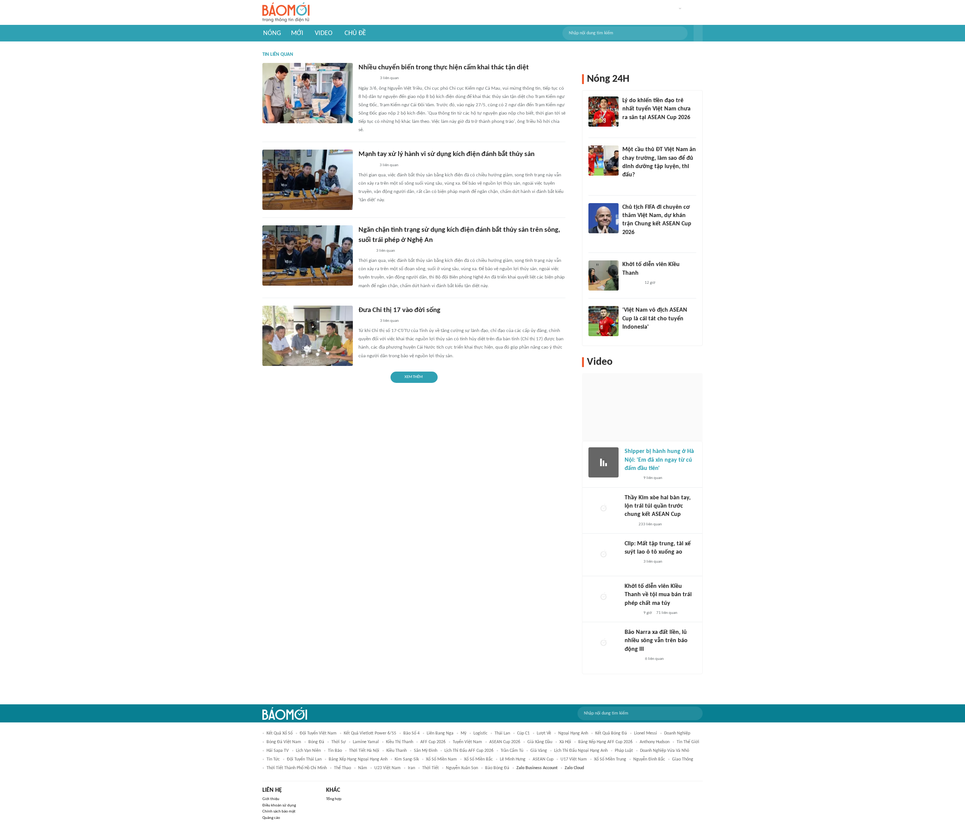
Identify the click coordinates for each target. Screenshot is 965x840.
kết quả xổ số (280, 733)
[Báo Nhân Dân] (365, 251)
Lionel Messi (645, 733)
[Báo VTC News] (631, 127)
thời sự (338, 742)
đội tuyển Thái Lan (304, 759)
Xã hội (565, 742)
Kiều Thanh (396, 750)
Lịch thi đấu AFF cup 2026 (468, 750)
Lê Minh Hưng (512, 759)
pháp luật (624, 750)
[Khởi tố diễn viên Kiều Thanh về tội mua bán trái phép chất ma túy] (603, 597)
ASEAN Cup (543, 759)
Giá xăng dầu (539, 742)
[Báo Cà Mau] (366, 79)
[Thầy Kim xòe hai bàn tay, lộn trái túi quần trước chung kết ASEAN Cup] (603, 509)
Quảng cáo (271, 818)
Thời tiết (430, 768)
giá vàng (538, 750)
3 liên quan (389, 78)
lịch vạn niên (308, 750)
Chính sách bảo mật (279, 811)
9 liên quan (652, 478)
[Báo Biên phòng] (366, 165)
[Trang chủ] (285, 12)
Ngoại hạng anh (573, 733)
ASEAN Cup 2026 (504, 742)
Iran (411, 768)
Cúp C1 (523, 733)
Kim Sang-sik (407, 759)
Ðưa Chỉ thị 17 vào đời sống (399, 310)
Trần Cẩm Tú (512, 750)
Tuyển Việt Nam (467, 742)
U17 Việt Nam (574, 759)
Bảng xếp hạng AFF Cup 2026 (605, 742)
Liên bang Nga (440, 733)
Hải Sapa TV (278, 750)
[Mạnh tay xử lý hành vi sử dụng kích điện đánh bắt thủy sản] (307, 180)
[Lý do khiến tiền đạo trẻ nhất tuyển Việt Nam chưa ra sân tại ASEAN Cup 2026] (603, 111)
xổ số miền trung (610, 759)
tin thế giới (688, 742)
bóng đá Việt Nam (284, 742)
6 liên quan (654, 659)
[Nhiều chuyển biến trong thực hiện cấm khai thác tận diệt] (307, 93)
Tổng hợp (334, 799)
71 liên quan (666, 613)
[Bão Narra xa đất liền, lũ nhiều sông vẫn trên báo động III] (603, 643)
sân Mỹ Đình (425, 750)
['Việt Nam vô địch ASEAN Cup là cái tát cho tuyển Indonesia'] (603, 321)
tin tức (273, 759)
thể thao (342, 768)
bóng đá (316, 742)
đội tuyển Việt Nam (318, 733)
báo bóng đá (497, 768)
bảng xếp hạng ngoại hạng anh (358, 759)
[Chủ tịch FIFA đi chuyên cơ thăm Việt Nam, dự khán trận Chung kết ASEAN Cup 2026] (603, 218)
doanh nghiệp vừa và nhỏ (664, 750)
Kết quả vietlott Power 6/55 (370, 733)
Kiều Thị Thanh (399, 742)
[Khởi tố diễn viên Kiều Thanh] (603, 275)
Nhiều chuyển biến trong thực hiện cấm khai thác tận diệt (443, 67)
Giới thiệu (270, 799)
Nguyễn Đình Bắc (649, 759)
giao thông (682, 759)
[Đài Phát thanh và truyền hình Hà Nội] (632, 659)
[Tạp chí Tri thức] (627, 337)
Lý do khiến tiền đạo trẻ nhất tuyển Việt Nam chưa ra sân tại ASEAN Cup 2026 (656, 109)
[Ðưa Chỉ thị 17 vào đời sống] (307, 336)
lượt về (544, 733)
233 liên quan (650, 524)
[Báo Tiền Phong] (629, 242)
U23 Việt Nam (387, 768)
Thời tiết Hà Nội (364, 750)
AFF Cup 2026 (433, 742)
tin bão (335, 750)
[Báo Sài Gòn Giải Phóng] (632, 613)
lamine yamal (366, 742)
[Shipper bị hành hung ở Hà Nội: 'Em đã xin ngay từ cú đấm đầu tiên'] (603, 462)
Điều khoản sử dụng (279, 805)
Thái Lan (502, 733)
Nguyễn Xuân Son (462, 768)
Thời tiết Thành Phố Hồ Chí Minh (297, 768)
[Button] (698, 33)
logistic (480, 733)
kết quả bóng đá (611, 733)
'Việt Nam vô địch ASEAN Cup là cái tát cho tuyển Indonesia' (654, 318)
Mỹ (463, 733)
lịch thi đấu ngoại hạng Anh (581, 750)
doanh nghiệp (677, 733)
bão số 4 (411, 733)
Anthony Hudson (654, 742)
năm (362, 768)
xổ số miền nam (441, 759)
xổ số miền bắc (478, 759)
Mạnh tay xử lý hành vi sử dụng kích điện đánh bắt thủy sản (446, 154)
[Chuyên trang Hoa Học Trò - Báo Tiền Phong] (626, 185)
